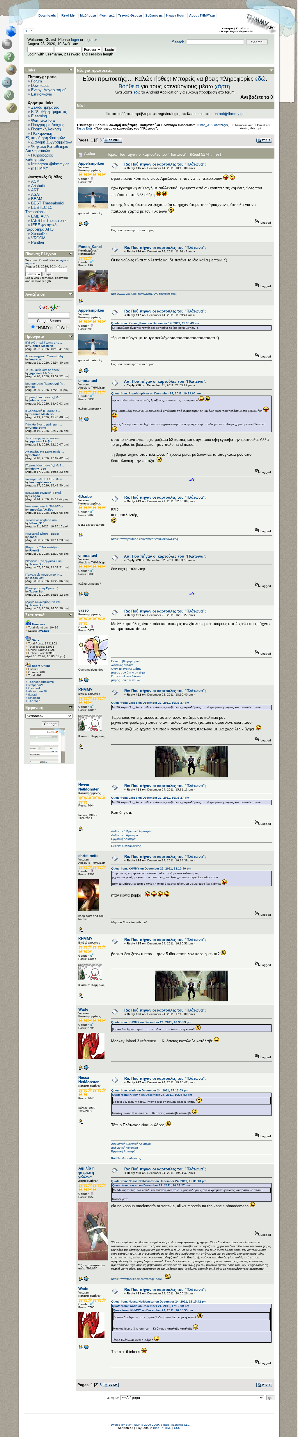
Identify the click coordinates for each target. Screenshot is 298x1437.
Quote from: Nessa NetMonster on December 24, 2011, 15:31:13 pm (158, 1181)
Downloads (47, 15)
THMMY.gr (84, 125)
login (75, 39)
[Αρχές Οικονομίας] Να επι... (44, 601)
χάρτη (222, 86)
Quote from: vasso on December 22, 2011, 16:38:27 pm (150, 702)
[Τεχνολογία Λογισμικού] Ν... (43, 574)
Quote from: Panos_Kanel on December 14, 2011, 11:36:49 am (155, 323)
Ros (32, 386)
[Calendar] (8, 82)
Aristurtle (38, 186)
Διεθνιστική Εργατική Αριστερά (131, 831)
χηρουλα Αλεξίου (41, 373)
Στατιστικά (35, 615)
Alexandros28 (37, 691)
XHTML (166, 1427)
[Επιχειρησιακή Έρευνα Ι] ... (43, 588)
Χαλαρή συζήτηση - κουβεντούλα (134, 125)
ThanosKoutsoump (41, 681)
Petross (34, 455)
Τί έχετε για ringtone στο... (42, 520)
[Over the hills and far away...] (86, 225)
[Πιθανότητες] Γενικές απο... (43, 342)
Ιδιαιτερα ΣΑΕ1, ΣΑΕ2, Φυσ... (44, 479)
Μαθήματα (88, 15)
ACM (35, 181)
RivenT (34, 550)
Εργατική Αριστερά (123, 838)
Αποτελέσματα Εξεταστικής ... (44, 451)
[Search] (12, 70)
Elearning (39, 116)
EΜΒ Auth (40, 216)
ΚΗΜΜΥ (85, 690)
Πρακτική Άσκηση (46, 129)
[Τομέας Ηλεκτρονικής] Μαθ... (44, 397)
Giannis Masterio (41, 345)
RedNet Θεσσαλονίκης (126, 845)
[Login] (10, 95)
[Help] (10, 57)
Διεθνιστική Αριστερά (124, 835)
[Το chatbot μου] (86, 1068)
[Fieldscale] (86, 681)
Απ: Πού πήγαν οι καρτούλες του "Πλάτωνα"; (165, 381)
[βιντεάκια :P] (86, 420)
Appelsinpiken (91, 163)
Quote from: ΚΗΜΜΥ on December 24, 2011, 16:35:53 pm (151, 1022)
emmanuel (87, 380)
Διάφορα (170, 125)
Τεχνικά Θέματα (130, 15)
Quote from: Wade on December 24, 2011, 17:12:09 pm (149, 1090)
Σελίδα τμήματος (45, 107)
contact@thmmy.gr (227, 114)
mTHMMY (39, 168)
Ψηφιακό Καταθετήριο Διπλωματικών (46, 148)
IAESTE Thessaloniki (49, 220)
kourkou (35, 359)
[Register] (12, 108)
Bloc (156, 1427)
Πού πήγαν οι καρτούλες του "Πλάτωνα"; (126, 128)
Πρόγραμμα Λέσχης (47, 125)
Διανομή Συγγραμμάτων (51, 142)
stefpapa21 (36, 685)
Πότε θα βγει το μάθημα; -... (43, 424)
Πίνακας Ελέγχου (40, 254)
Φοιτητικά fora (43, 120)
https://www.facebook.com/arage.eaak (136, 1278)
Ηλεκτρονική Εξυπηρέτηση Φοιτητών (45, 135)
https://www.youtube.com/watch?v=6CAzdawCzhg (144, 538)
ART (35, 190)
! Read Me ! (68, 15)
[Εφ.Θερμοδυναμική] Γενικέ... (44, 492)
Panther (37, 242)
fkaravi (32, 694)
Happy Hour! (176, 15)
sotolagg (34, 697)
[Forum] (8, 44)
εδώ (260, 79)
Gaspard (34, 688)
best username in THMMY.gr (44, 506)
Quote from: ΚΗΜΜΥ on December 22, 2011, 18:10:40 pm (151, 868)
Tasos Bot (36, 564)
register (90, 39)
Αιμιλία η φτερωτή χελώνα (86, 1172)
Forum (36, 81)
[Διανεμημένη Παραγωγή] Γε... (45, 383)
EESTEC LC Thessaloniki (38, 209)
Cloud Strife (37, 427)
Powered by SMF (120, 1424)
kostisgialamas (40, 482)
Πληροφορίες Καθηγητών (39, 157)
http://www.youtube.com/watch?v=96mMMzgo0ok (144, 293)
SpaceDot (39, 233)
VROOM (38, 238)
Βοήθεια (128, 86)
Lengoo (34, 495)
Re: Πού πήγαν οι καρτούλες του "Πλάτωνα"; (165, 164)
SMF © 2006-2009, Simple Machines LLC (162, 1424)
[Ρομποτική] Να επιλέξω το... (44, 547)
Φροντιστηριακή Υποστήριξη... (45, 356)
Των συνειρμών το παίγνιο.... (44, 438)
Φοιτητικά (107, 15)
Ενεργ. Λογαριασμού (48, 90)
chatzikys (221, 125)
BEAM (36, 199)
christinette (88, 856)
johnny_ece (37, 400)
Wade (83, 1009)
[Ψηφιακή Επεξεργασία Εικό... (44, 561)
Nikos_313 (37, 523)
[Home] (12, 31)
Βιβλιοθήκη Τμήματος (49, 111)
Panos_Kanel (90, 247)
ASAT (36, 194)
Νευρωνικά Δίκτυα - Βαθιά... (43, 533)
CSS (177, 1427)
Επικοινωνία (41, 94)
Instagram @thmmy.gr (50, 164)
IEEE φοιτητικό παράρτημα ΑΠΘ (40, 227)
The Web (34, 701)
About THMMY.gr (202, 15)
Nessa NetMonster (88, 787)
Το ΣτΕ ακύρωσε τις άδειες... (43, 369)
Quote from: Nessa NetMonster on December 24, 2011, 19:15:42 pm (158, 1301)
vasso (83, 610)
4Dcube (85, 496)
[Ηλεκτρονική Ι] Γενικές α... (42, 410)
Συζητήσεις (154, 15)
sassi (33, 536)
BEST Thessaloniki (47, 203)
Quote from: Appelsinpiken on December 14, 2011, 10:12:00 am (156, 393)
